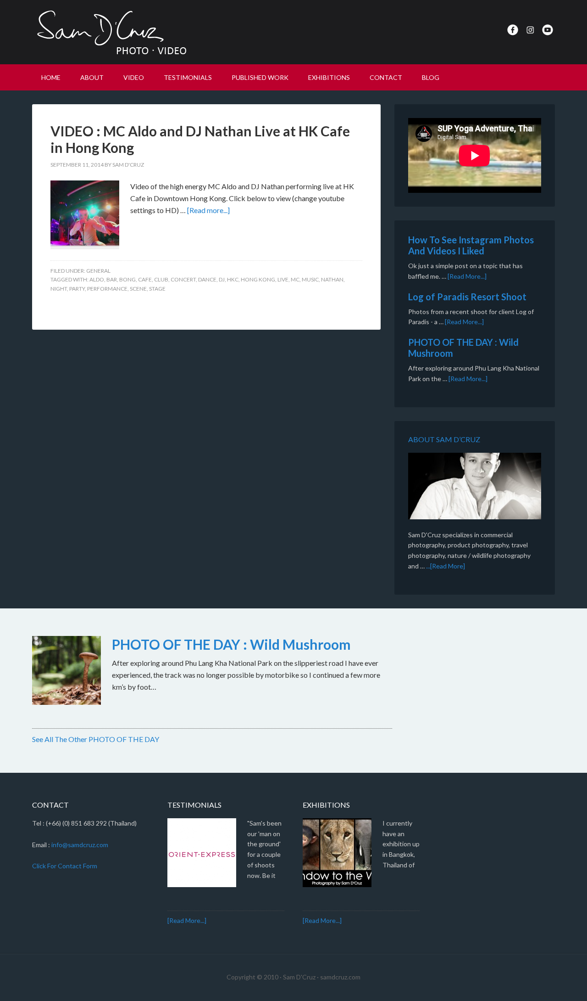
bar (111, 279)
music (310, 279)
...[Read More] (445, 566)
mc (295, 279)
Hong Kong (258, 279)
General (98, 270)
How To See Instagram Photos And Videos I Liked (471, 245)
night (58, 288)
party (77, 288)
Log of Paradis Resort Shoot (467, 296)
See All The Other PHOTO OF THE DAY (95, 739)
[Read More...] (467, 276)
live (282, 279)
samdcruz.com (340, 977)
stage (157, 288)
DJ (222, 279)
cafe (145, 279)
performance (107, 288)
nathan (332, 279)
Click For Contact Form (64, 866)
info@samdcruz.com (79, 845)
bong (127, 279)
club (161, 279)
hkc (232, 279)
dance (207, 279)
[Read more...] (208, 210)
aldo (96, 279)
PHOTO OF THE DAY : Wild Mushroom (231, 644)
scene (138, 288)
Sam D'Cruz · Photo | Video (110, 32)
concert (183, 279)
